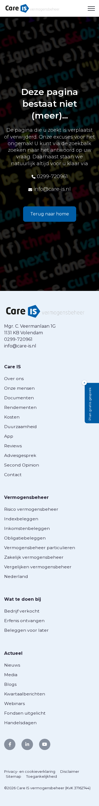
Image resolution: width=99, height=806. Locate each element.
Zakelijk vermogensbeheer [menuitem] (34, 557)
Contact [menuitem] (13, 474)
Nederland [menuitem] (16, 576)
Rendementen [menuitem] (20, 407)
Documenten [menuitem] (19, 397)
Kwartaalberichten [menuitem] (24, 694)
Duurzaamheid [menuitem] (20, 426)
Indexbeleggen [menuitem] (21, 518)
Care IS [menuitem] (12, 366)
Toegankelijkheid (41, 776)
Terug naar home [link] (49, 214)
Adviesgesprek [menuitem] (20, 455)
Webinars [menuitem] (14, 703)
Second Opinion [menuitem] (21, 465)
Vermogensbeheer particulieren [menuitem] (39, 547)
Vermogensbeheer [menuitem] (26, 497)
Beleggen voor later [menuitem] (26, 630)
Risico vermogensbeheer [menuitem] (31, 509)
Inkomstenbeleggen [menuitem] (27, 528)
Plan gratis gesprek (90, 403)
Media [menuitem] (10, 674)
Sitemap (13, 776)
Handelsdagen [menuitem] (20, 722)
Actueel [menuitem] (13, 653)
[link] (32, 8)
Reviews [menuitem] (13, 445)
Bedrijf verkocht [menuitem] (22, 611)
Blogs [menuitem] (10, 684)
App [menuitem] (8, 436)
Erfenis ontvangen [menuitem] (24, 620)
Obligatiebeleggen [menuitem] (25, 538)
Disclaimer (69, 771)
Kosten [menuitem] (12, 417)
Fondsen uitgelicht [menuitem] (25, 713)
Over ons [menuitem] (14, 378)
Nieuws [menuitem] (12, 665)
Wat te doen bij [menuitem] (22, 599)
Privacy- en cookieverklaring (29, 771)
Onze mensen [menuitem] (19, 388)
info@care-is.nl (52, 189)
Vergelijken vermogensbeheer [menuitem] (38, 566)
